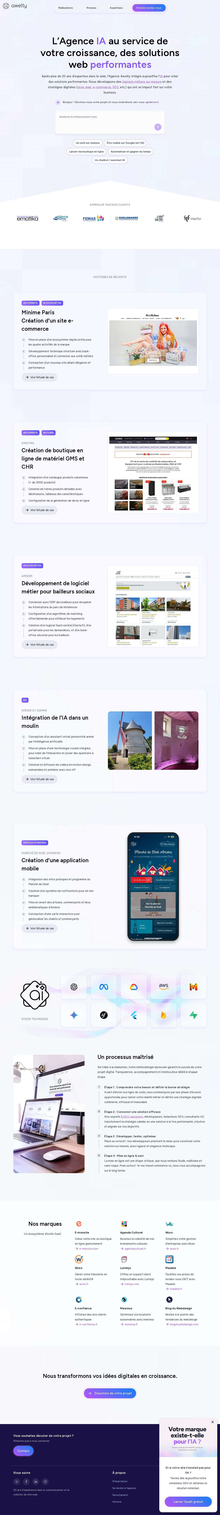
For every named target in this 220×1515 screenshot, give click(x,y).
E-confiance (83, 1308)
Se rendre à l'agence (124, 1488)
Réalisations (65, 7)
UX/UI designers (132, 1116)
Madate (170, 1268)
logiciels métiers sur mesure (142, 82)
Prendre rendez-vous (149, 7)
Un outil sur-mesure (88, 142)
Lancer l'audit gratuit (188, 1502)
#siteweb (48, 433)
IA (161, 76)
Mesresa (126, 1308)
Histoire (116, 1501)
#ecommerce (30, 303)
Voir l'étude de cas (42, 377)
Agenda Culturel (131, 1232)
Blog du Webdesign (178, 1308)
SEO (116, 87)
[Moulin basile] (153, 740)
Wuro (169, 1232)
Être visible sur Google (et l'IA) (125, 142)
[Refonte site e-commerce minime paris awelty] (153, 342)
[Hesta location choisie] (153, 607)
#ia (25, 700)
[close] (213, 1422)
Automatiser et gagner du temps (131, 151)
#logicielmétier (52, 303)
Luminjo (125, 1268)
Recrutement (120, 1494)
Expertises (116, 7)
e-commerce (102, 87)
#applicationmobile (34, 842)
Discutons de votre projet (113, 1393)
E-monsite (82, 1232)
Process (91, 7)
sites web (84, 87)
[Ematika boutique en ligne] (153, 473)
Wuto (78, 1268)
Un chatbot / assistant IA (110, 160)
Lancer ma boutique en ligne (86, 151)
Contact (23, 1451)
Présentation (120, 1481)
